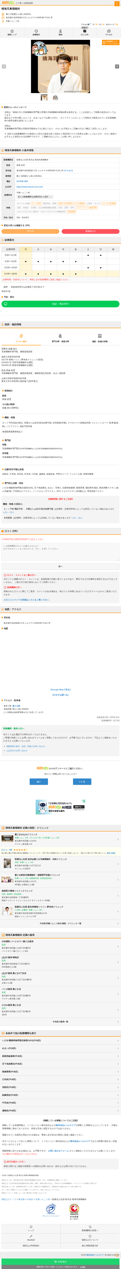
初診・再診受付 (60, 304)
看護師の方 (90, 231)
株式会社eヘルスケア (66, 1125)
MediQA (31, 1240)
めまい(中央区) (9, 1048)
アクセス (108, 35)
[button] (44, 97)
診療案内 (36, 35)
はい (39, 781)
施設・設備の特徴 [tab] (100, 341)
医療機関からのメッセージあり (111, 42)
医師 (60, 35)
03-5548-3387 (22, 181)
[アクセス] (68, 170)
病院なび (8, 2)
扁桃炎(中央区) (9, 1110)
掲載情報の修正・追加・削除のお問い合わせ (25, 746)
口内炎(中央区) (9, 1079)
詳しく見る (9, 512)
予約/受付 (62, 1262)
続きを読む (111, 853)
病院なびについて (90, 1240)
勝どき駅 (16, 706)
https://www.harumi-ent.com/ (30, 187)
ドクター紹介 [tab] (21, 341)
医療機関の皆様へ (90, 1230)
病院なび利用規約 (31, 1245)
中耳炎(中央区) (9, 1102)
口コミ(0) (84, 35)
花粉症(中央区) (9, 1087)
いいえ (82, 781)
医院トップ (12, 35)
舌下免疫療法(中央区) (12, 1064)
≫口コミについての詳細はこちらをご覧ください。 (27, 600)
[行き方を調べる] (60, 695)
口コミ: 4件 (6, 850)
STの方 (30, 231)
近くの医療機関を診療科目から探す (33, 197)
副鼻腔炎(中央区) (10, 1095)
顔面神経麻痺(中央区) (12, 1056)
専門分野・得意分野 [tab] (60, 341)
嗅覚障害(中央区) (10, 1071)
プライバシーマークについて (50, 1216)
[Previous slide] (4, 67)
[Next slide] (117, 67)
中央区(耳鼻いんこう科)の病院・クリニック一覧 (60, 923)
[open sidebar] (117, 3)
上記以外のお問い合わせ (16, 750)
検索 (117, 1255)
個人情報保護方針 (90, 1245)
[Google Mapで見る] (61, 689)
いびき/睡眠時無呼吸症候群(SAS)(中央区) (21, 1040)
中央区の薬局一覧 (60, 1022)
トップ (31, 1230)
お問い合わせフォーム (58, 1151)
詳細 (83, 1267)
